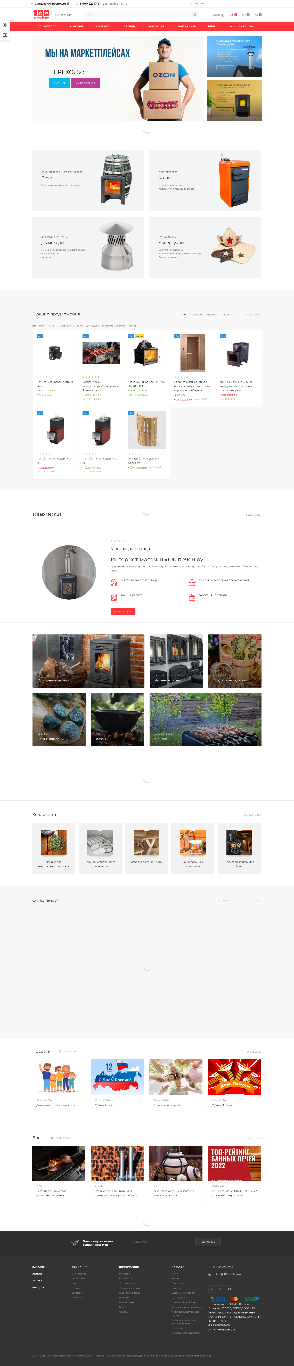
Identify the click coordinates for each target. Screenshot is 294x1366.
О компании (78, 1273)
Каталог (38, 1267)
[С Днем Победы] (234, 1077)
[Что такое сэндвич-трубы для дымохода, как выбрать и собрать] (117, 1163)
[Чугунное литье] (176, 661)
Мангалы (162, 739)
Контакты (76, 1297)
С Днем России (104, 1105)
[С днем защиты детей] (175, 1077)
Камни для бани (51, 739)
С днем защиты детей (167, 1105)
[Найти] (194, 14)
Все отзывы (255, 901)
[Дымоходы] (116, 247)
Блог (37, 1137)
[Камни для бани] (59, 719)
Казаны (102, 739)
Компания (79, 1267)
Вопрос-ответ (127, 1302)
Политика (124, 1297)
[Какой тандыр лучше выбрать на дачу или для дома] (175, 1163)
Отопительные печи (54, 680)
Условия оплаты (128, 1283)
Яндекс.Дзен (229, 1289)
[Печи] (116, 180)
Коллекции (44, 814)
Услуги (37, 1280)
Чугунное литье (167, 680)
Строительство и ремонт (186, 1332)
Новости (41, 1051)
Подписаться (208, 1242)
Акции (37, 1273)
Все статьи (255, 1138)
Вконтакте (212, 1289)
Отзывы (75, 1288)
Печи (47, 177)
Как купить (125, 1278)
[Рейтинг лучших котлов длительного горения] (58, 1163)
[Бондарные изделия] (235, 661)
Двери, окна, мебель (183, 1292)
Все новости (254, 1052)
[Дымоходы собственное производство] (234, 56)
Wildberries (85, 83)
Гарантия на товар (130, 1292)
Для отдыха (178, 1297)
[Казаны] (117, 719)
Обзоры (123, 1311)
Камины (176, 1288)
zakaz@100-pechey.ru (50, 3)
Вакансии (77, 1292)
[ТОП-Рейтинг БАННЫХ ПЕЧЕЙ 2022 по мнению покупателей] (234, 1163)
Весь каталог (254, 315)
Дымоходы (52, 242)
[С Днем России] (117, 1077)
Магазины (125, 1273)
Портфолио (78, 1278)
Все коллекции (253, 815)
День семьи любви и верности (55, 1105)
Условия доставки (129, 1288)
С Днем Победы (222, 1105)
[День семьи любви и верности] (58, 1077)
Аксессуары (171, 242)
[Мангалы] (206, 719)
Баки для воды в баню (184, 1302)
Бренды (38, 1287)
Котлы (165, 177)
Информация (129, 1267)
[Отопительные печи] (88, 661)
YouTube (220, 1289)
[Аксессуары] (233, 247)
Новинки (177, 1328)
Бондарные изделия (229, 680)
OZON (59, 83)
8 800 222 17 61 (89, 3)
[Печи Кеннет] (234, 100)
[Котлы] (233, 180)
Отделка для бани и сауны (187, 1307)
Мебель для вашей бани (146, 862)
